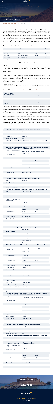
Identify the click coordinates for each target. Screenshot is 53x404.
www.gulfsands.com (37, 89)
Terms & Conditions (21, 398)
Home (5, 23)
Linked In (34, 398)
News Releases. (13, 23)
